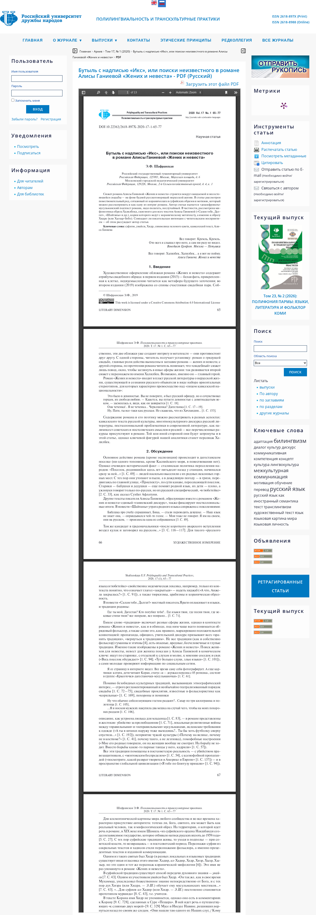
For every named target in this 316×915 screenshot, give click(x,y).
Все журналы (278, 40)
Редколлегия (237, 40)
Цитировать (272, 162)
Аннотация (271, 142)
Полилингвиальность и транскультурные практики (158, 19)
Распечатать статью (279, 149)
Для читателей (30, 181)
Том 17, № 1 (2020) (117, 51)
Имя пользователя (24, 71)
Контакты (138, 40)
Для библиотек (30, 194)
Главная (33, 40)
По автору (269, 393)
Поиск (258, 341)
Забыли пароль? (24, 119)
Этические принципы (185, 40)
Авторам (25, 187)
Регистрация (51, 119)
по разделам (271, 406)
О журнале (65, 40)
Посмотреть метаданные (283, 155)
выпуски (267, 387)
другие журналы (274, 413)
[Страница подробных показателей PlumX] (283, 105)
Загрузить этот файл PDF (212, 84)
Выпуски (102, 40)
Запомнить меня (27, 100)
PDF (118, 57)
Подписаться (28, 152)
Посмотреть (28, 146)
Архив (98, 51)
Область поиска (265, 356)
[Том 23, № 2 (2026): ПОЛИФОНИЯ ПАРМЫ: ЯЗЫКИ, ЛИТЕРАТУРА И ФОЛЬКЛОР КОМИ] (280, 287)
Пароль (16, 86)
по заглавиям (272, 400)
